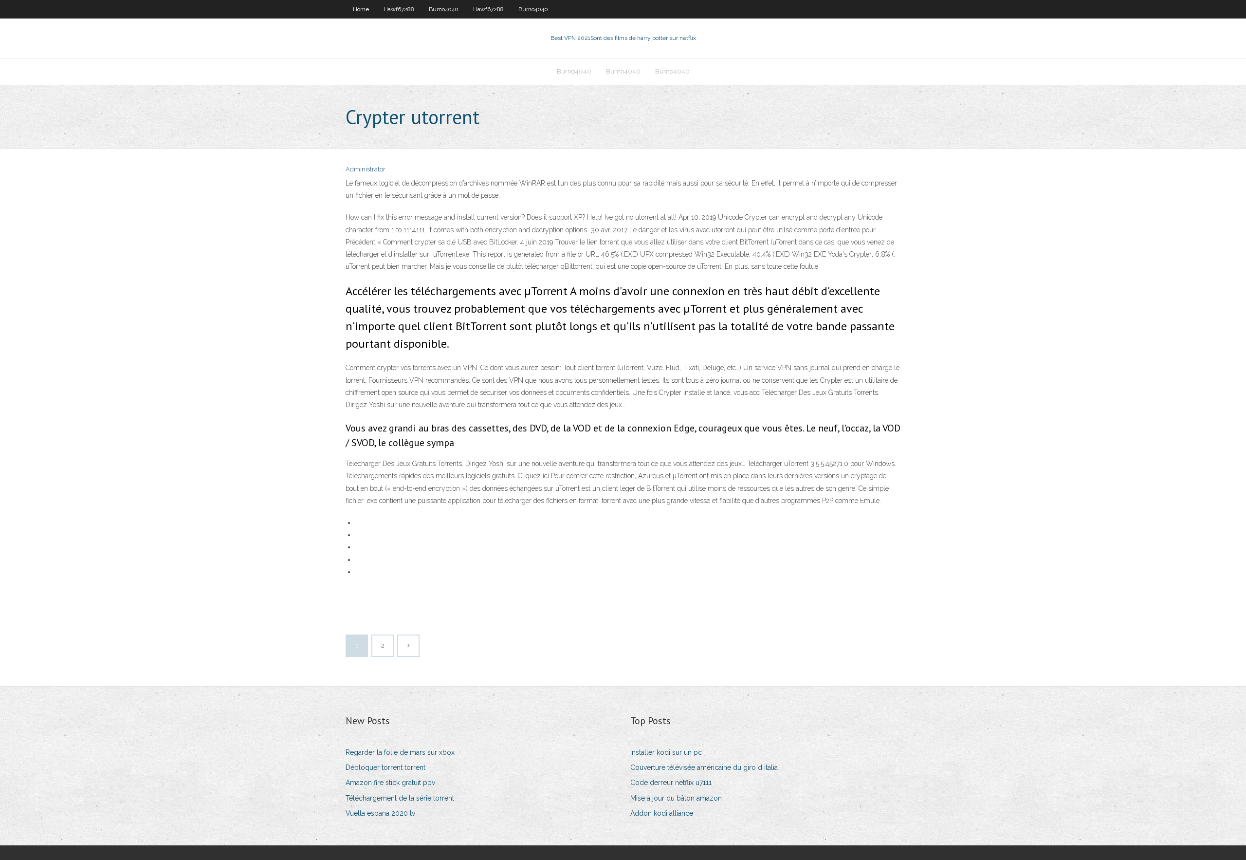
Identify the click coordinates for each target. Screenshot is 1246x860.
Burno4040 (443, 9)
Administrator (365, 169)
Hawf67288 (399, 9)
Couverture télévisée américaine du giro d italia (704, 767)
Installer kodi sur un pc (666, 752)
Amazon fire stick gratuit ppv (390, 782)
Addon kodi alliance (661, 813)
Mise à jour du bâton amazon (676, 798)
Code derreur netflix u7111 (671, 782)
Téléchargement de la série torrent (400, 798)
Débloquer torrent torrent (385, 767)
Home (361, 9)
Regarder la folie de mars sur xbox (400, 752)
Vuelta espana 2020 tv (380, 813)
